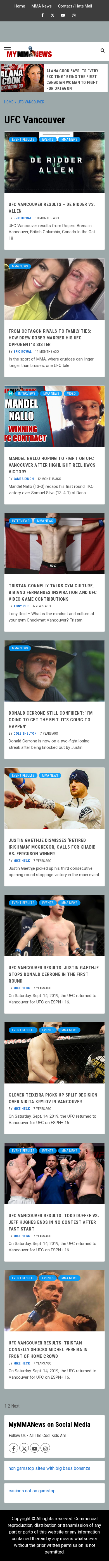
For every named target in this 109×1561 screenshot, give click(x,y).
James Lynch (24, 479)
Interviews (26, 394)
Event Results (23, 139)
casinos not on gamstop (32, 1490)
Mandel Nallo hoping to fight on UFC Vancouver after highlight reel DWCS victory (52, 465)
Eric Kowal (22, 218)
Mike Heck (22, 861)
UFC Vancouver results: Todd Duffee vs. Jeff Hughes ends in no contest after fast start (54, 1222)
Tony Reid (21, 606)
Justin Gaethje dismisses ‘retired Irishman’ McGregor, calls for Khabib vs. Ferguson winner (52, 847)
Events (47, 139)
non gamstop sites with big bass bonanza (49, 1468)
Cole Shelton (25, 733)
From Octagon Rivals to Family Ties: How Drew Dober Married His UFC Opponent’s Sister (50, 338)
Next (15, 1406)
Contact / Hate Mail (75, 5)
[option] (54, 78)
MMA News (42, 5)
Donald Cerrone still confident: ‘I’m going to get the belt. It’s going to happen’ (51, 719)
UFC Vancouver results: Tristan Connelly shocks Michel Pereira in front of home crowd (48, 1349)
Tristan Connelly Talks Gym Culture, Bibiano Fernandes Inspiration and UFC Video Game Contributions (53, 592)
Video (71, 394)
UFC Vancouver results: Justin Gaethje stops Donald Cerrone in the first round (54, 974)
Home (20, 5)
